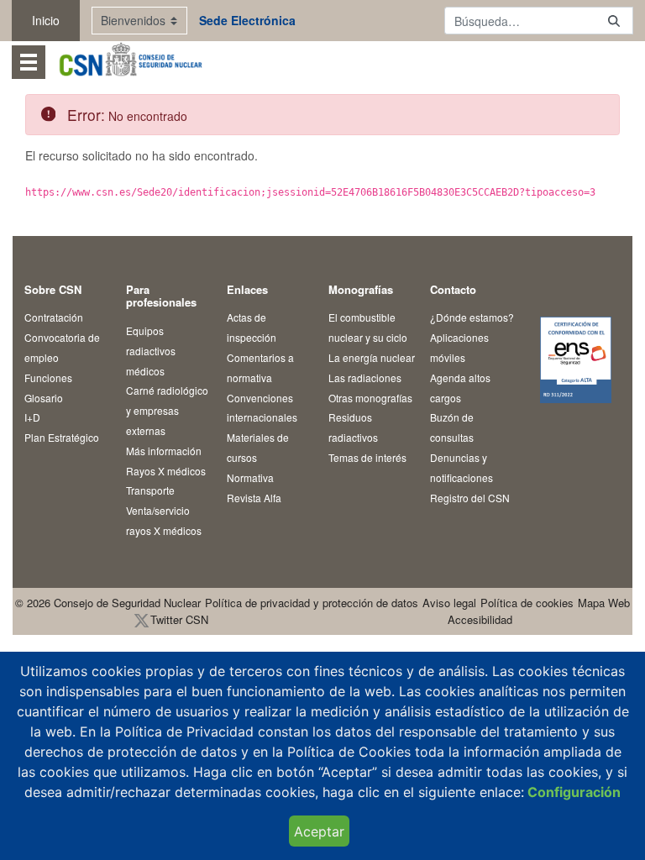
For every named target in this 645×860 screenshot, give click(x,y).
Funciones (48, 377)
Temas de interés (367, 457)
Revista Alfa (254, 497)
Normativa (250, 477)
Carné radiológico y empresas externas (167, 410)
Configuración (572, 792)
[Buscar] (614, 20)
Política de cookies (527, 603)
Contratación (53, 317)
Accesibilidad (480, 619)
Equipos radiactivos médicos (151, 350)
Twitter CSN (179, 619)
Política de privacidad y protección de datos (311, 603)
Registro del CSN (470, 497)
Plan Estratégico (61, 437)
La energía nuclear (371, 357)
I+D (32, 417)
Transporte (150, 490)
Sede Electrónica (247, 20)
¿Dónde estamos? (472, 317)
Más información (164, 450)
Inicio (46, 20)
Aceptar (319, 831)
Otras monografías (370, 398)
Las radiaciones (364, 377)
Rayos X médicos (166, 471)
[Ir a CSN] (129, 61)
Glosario (43, 398)
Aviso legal (449, 603)
